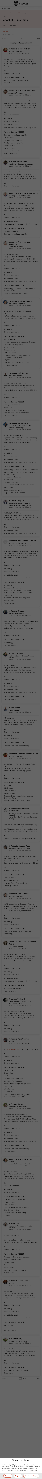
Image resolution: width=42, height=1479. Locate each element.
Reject (17, 1476)
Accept (8, 1476)
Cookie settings (31, 1476)
